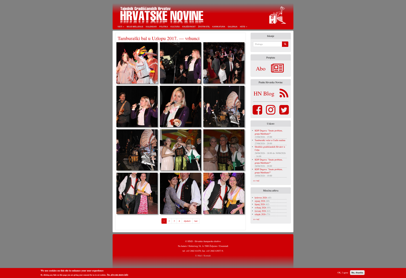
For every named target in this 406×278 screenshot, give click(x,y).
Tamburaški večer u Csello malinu (270, 140)
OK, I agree (342, 272)
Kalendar (151, 26)
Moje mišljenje (135, 26)
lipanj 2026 (260, 204)
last (195, 220)
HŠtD (243, 26)
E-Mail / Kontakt (203, 255)
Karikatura (218, 26)
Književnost (189, 26)
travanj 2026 (260, 210)
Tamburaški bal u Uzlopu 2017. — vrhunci (159, 38)
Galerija (232, 26)
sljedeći (187, 220)
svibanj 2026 (260, 207)
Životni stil (204, 26)
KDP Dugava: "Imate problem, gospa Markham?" (269, 132)
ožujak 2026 (260, 214)
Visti (120, 26)
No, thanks (357, 272)
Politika (163, 26)
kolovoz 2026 (261, 197)
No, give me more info (117, 274)
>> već (256, 180)
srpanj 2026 (260, 200)
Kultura (175, 26)
